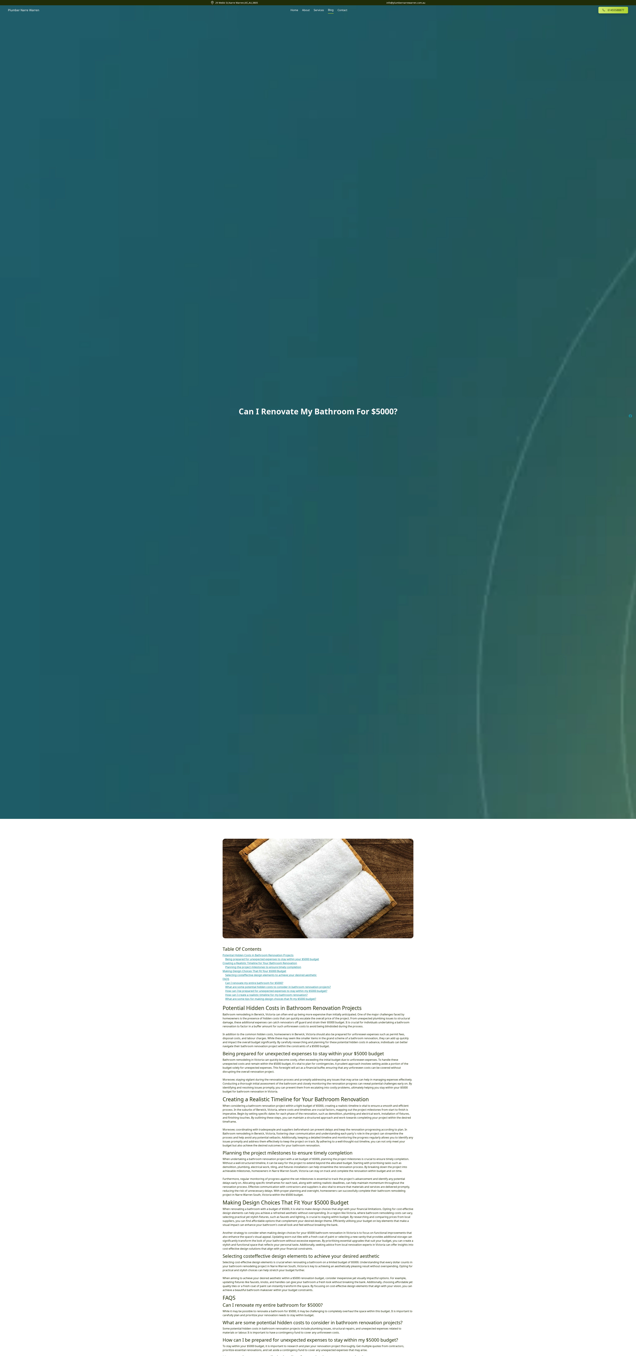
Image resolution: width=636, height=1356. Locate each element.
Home (294, 10)
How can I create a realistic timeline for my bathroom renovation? (266, 995)
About (306, 10)
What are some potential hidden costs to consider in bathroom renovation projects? (278, 987)
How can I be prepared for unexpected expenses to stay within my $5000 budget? (276, 991)
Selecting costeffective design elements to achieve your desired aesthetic (271, 975)
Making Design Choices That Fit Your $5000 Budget (254, 971)
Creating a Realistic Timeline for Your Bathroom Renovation (260, 963)
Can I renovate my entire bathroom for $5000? (254, 983)
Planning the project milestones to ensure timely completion (263, 967)
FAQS (226, 979)
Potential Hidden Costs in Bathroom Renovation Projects (258, 955)
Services (319, 10)
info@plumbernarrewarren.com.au (405, 2)
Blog (331, 10)
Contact (342, 10)
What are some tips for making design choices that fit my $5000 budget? (270, 999)
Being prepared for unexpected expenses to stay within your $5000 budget (272, 959)
